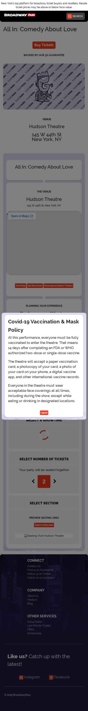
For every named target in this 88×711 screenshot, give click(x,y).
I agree (44, 413)
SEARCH (78, 16)
